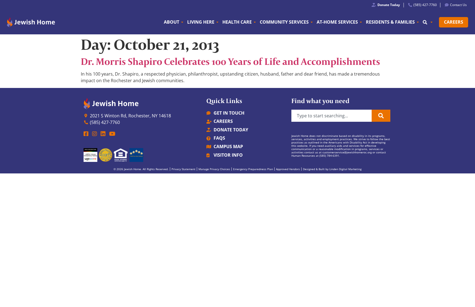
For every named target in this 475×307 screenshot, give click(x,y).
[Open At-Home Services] (361, 22)
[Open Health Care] (254, 22)
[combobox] (331, 116)
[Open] (431, 22)
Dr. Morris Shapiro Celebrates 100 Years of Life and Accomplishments (230, 61)
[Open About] (182, 22)
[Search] (381, 116)
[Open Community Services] (311, 22)
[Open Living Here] (217, 22)
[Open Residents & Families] (417, 22)
